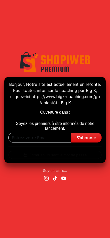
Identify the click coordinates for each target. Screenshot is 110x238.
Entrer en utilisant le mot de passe (58, 155)
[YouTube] (63, 178)
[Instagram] (46, 178)
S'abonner (86, 137)
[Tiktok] (55, 178)
